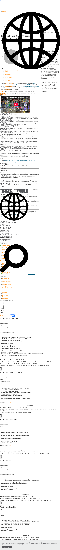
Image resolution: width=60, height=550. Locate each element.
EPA (11, 402)
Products (3, 104)
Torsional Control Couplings (9, 125)
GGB (1, 158)
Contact (4, 11)
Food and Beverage (6, 143)
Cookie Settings (7, 547)
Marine (2, 144)
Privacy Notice (15, 544)
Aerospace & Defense (6, 138)
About (2, 95)
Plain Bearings (4, 114)
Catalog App (5, 286)
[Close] (1, 370)
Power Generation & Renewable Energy (12, 147)
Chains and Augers (6, 120)
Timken (2, 153)
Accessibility (5, 292)
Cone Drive (4, 163)
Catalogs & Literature (6, 284)
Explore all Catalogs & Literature (11, 150)
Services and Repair (6, 135)
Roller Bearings (5, 108)
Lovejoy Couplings (6, 123)
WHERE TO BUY (4, 183)
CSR (1, 97)
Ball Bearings (4, 111)
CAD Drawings (5, 280)
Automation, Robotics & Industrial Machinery (14, 140)
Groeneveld (4, 160)
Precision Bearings (6, 113)
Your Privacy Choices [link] (4, 315)
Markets (2, 137)
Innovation (3, 182)
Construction (4, 141)
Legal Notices (5, 298)
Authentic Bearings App (7, 287)
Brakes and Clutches (6, 119)
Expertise (23, 273)
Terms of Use (5, 293)
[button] (58, 541)
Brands (2, 152)
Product (2, 101)
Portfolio (3, 103)
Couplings (3, 122)
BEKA (2, 162)
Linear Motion (4, 131)
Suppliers (4, 283)
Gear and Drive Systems (7, 126)
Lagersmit (3, 175)
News (1, 188)
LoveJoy (3, 167)
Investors (3, 185)
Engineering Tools (6, 91)
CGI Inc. (2, 180)
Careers (2, 186)
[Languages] (31, 40)
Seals (2, 134)
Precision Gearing (5, 129)
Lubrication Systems (6, 132)
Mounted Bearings (5, 107)
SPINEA (2, 172)
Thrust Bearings (5, 116)
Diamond (3, 168)
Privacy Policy (5, 295)
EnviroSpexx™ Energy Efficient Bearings (13, 110)
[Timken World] (31, 5)
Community (31, 273)
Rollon (2, 155)
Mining (2, 146)
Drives (2, 170)
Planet (2, 100)
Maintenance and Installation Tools (11, 117)
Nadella (3, 165)
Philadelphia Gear (6, 157)
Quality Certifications (6, 281)
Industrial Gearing (6, 128)
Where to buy (5, 10)
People (2, 98)
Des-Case (3, 179)
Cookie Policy (5, 296)
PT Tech (2, 174)
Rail (1, 149)
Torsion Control (5, 177)
